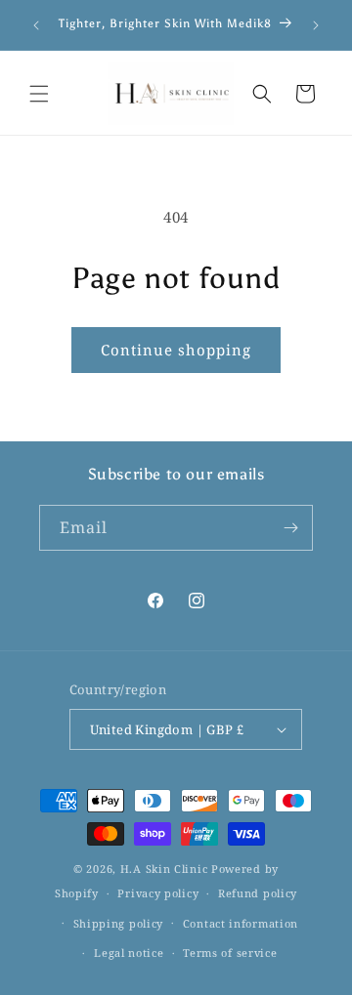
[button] (39, 93)
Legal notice (128, 952)
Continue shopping (176, 349)
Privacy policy (157, 893)
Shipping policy (118, 923)
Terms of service (230, 952)
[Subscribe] (290, 528)
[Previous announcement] (36, 25)
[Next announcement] (315, 25)
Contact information (240, 923)
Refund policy (257, 893)
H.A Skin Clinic (164, 868)
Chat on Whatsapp (309, 952)
